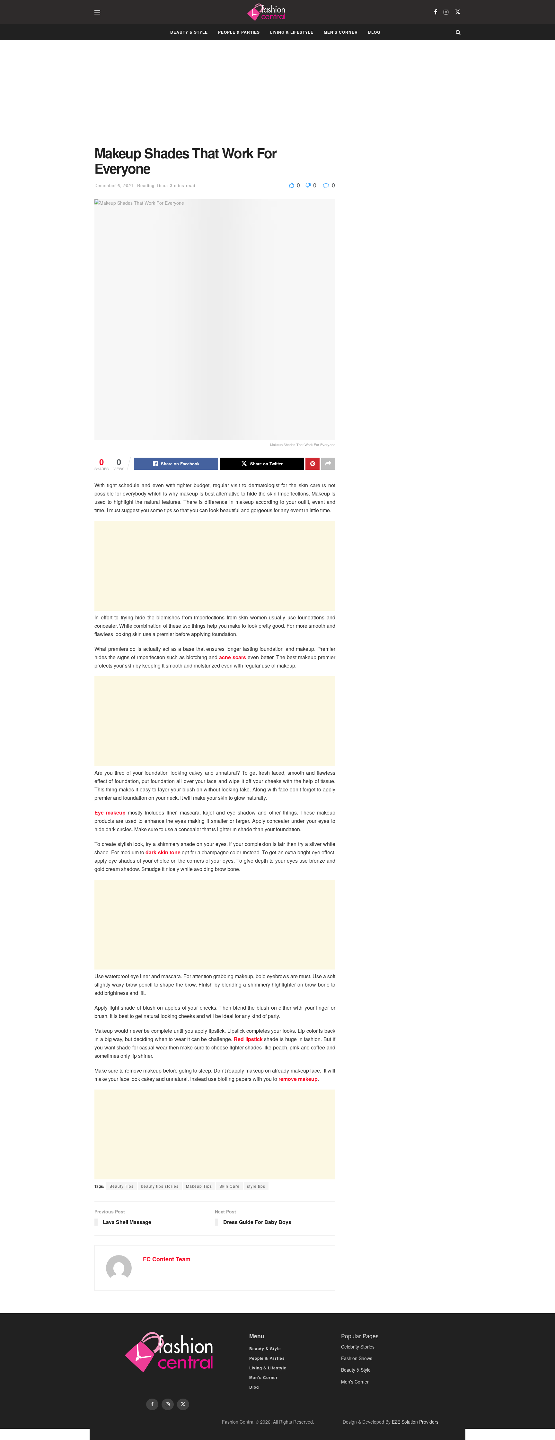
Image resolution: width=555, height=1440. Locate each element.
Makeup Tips (199, 1186)
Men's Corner (355, 1381)
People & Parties (239, 32)
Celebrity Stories (357, 1346)
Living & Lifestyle (291, 32)
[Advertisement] (214, 97)
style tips (256, 1186)
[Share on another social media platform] (328, 464)
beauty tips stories (160, 1186)
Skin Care (229, 1186)
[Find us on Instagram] (446, 12)
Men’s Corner (341, 32)
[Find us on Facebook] (435, 12)
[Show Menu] (97, 12)
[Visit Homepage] (267, 12)
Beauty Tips (122, 1186)
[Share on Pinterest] (312, 464)
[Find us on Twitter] (458, 12)
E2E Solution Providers (415, 1421)
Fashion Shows (356, 1358)
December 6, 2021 (114, 185)
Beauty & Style (189, 32)
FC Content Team (166, 1259)
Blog (374, 32)
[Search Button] (458, 32)
